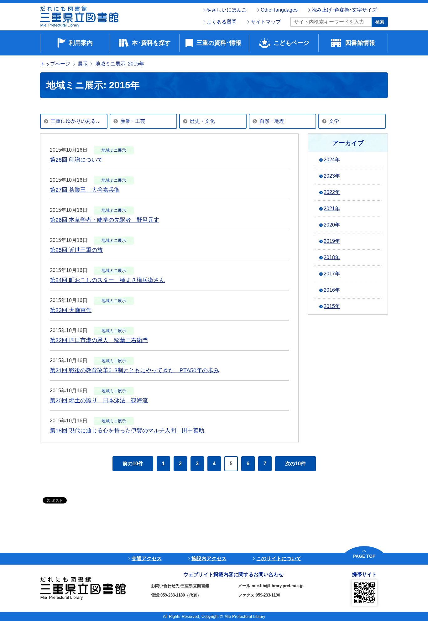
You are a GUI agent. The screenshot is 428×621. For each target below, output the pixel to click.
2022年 (332, 192)
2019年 (332, 241)
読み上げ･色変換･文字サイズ (344, 10)
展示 (83, 63)
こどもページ (291, 42)
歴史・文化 (202, 121)
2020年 (332, 224)
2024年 (332, 159)
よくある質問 (221, 21)
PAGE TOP (364, 556)
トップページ (55, 63)
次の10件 (295, 463)
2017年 (332, 273)
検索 (379, 21)
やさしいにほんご (226, 10)
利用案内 (81, 42)
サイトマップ (266, 21)
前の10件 (133, 463)
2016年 (332, 290)
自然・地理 (271, 121)
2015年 (332, 306)
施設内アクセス (209, 558)
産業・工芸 (132, 121)
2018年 (332, 257)
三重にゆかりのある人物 (78, 121)
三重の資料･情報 (218, 42)
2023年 (332, 176)
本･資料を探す (151, 42)
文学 (334, 121)
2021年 (332, 208)
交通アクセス (147, 558)
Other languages (279, 10)
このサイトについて (278, 558)
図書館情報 (360, 42)
